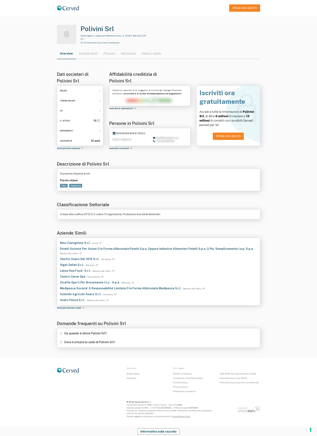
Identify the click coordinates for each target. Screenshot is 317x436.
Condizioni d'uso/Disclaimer (188, 378)
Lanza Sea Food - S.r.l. (75, 270)
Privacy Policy (180, 387)
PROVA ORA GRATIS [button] (244, 8)
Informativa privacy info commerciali (239, 382)
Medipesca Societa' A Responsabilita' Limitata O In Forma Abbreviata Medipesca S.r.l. (121, 288)
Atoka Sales (133, 373)
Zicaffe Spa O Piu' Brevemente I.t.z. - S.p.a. (90, 282)
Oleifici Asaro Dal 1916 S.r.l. (80, 259)
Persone (109, 53)
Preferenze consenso (184, 391)
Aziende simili (88, 53)
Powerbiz (131, 378)
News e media (151, 53)
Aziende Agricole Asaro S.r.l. (81, 294)
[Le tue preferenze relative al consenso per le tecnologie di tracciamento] (310, 429)
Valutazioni (128, 53)
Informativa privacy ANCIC (233, 378)
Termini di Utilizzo (182, 373)
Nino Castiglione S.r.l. (75, 243)
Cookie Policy (180, 382)
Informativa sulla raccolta (158, 431)
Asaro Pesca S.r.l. (73, 300)
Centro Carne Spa (73, 276)
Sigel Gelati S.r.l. (72, 265)
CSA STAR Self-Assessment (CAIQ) (238, 373)
